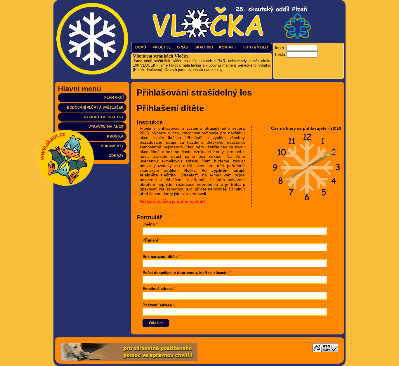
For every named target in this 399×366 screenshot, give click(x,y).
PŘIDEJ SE (161, 47)
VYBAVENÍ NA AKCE (106, 127)
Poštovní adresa (158, 305)
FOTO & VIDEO (255, 47)
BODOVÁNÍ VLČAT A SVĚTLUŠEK (95, 107)
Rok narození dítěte (161, 257)
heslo (280, 54)
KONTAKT (227, 47)
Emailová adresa (159, 289)
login (279, 47)
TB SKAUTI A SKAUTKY (103, 117)
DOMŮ (140, 47)
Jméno (150, 224)
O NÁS (182, 47)
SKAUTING (204, 47)
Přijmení (152, 240)
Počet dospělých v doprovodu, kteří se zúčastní (187, 273)
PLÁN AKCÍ (114, 98)
